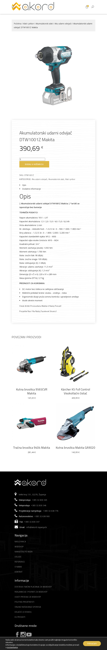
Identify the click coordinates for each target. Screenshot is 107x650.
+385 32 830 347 (31, 521)
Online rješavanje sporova (28, 607)
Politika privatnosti (24, 601)
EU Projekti (20, 617)
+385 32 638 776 (50, 511)
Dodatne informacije (31, 188)
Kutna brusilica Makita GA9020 (75, 447)
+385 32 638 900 (42, 516)
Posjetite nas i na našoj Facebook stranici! (38, 311)
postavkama (12, 647)
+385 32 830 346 (38, 505)
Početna (17, 23)
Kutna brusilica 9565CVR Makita (31, 391)
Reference (20, 561)
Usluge (18, 556)
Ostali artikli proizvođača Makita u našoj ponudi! (40, 306)
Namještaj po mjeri (24, 551)
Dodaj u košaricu (34, 164)
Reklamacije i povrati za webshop (31, 591)
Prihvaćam (92, 643)
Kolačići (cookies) (23, 612)
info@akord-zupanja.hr (36, 527)
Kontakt (19, 571)
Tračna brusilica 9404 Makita (31, 447)
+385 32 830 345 (39, 500)
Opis (24, 185)
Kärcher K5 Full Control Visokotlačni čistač (75, 391)
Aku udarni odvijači (63, 23)
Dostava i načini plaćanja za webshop (33, 586)
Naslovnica (20, 541)
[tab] (53, 185)
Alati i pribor (28, 23)
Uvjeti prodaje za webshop (28, 596)
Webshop (19, 546)
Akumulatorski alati (44, 23)
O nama (18, 566)
